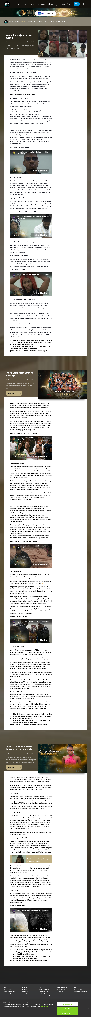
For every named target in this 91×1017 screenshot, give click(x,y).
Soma (28, 527)
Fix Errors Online (61, 991)
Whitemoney (13, 493)
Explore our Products (44, 989)
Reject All (67, 1008)
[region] (45, 1008)
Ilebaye (21, 340)
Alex (24, 489)
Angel (21, 489)
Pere (49, 832)
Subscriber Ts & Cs (78, 989)
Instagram (20, 346)
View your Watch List (9, 991)
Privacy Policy (44, 1006)
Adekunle (30, 489)
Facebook (28, 346)
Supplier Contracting (79, 996)
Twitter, (14, 346)
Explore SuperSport (26, 993)
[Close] (88, 1008)
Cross (25, 668)
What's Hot (25, 991)
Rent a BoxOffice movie (10, 993)
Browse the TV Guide (27, 989)
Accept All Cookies (67, 1013)
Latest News (25, 996)
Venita (27, 684)
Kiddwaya (22, 652)
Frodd (39, 527)
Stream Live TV (8, 989)
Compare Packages (43, 991)
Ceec (37, 489)
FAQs (75, 993)
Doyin (32, 527)
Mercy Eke (41, 581)
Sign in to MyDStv (61, 989)
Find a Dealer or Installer (45, 996)
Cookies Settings (68, 1004)
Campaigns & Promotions (80, 991)
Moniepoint (19, 351)
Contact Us (60, 996)
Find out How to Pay (62, 993)
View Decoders (42, 993)
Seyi (33, 652)
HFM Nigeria (43, 351)
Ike (18, 652)
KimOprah (13, 599)
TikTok (37, 346)
